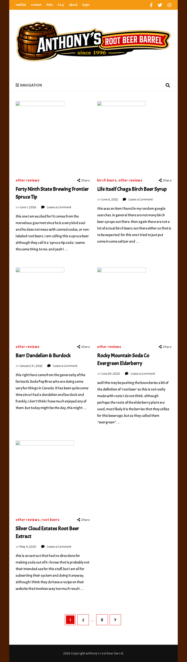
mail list (21, 5)
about (73, 5)
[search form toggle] (168, 85)
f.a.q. (61, 5)
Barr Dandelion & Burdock (43, 355)
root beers (50, 519)
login (85, 5)
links (50, 5)
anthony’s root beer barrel (104, 653)
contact (36, 5)
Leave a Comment (59, 207)
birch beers (107, 180)
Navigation (31, 85)
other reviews (28, 180)
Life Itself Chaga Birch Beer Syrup (132, 189)
